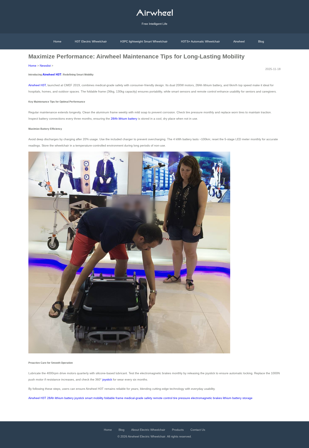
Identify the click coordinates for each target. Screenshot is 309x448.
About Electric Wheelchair (148, 429)
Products (178, 429)
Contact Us (197, 429)
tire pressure (181, 398)
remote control (162, 398)
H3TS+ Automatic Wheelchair (200, 41)
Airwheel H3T (51, 74)
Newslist (45, 65)
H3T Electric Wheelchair (91, 41)
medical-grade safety (138, 398)
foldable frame (113, 398)
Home (57, 41)
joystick (107, 379)
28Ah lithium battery (124, 118)
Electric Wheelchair (152, 436)
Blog (261, 41)
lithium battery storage (237, 398)
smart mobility (94, 398)
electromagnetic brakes (206, 398)
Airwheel (239, 41)
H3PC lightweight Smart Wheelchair (144, 41)
